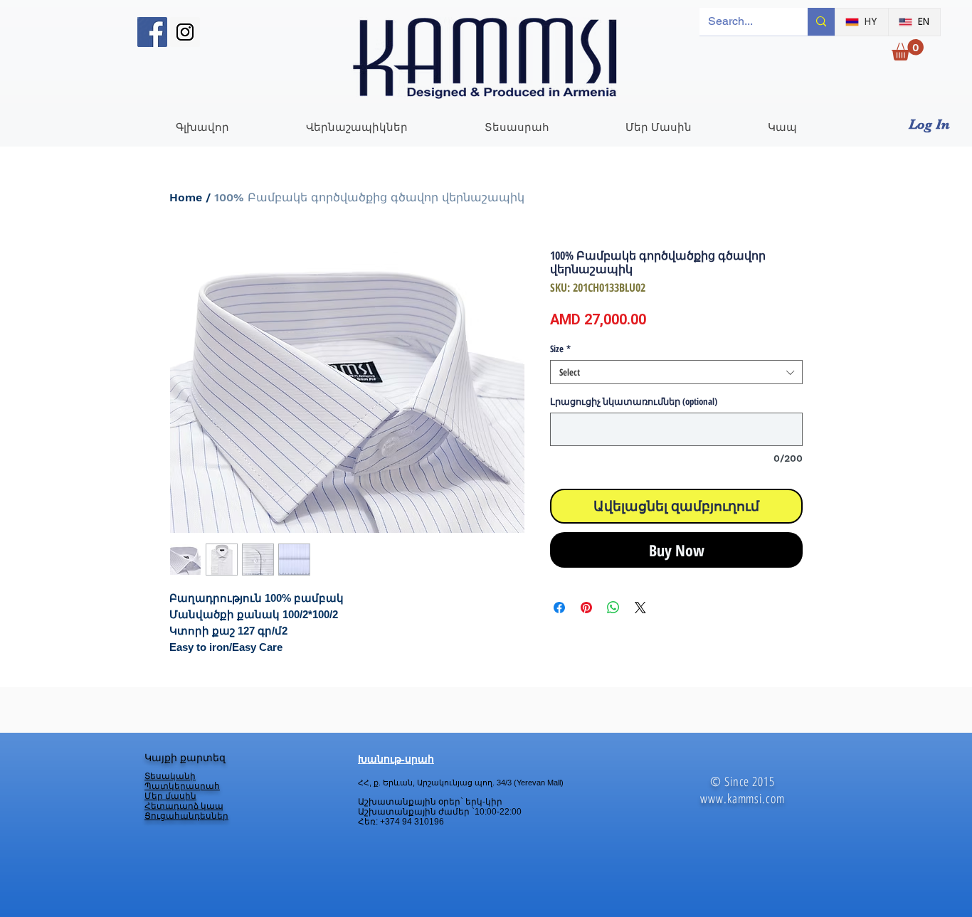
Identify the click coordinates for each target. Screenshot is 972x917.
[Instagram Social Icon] (185, 32)
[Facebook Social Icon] (152, 32)
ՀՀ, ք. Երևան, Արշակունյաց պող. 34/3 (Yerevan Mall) (461, 782)
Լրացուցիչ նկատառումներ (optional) (633, 401)
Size (560, 348)
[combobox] (676, 372)
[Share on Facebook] (559, 607)
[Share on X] (640, 607)
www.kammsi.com (742, 798)
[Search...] (821, 22)
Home (185, 197)
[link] (908, 49)
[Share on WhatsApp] (613, 607)
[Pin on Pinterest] (586, 607)
